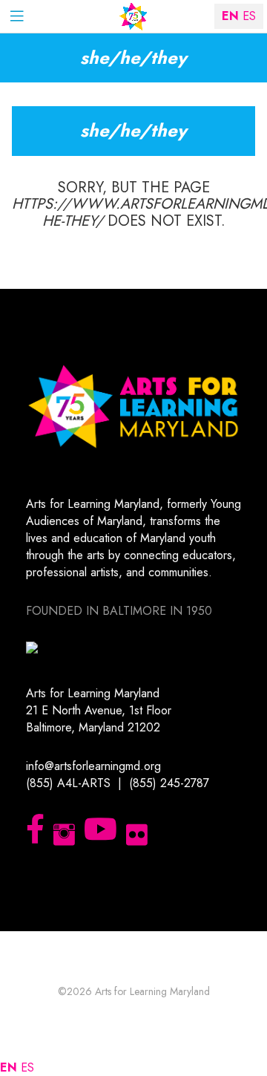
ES (27, 1067)
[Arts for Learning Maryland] (133, 16)
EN (8, 1067)
